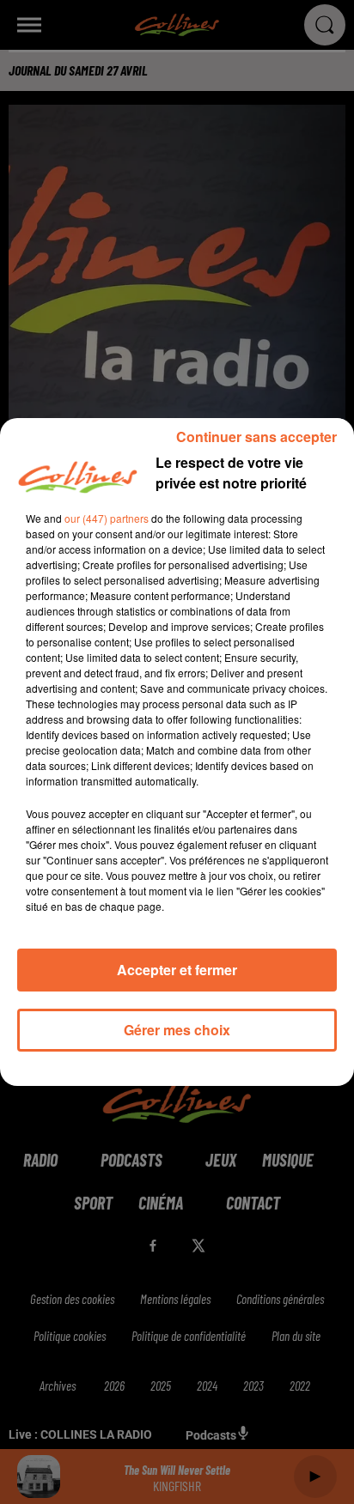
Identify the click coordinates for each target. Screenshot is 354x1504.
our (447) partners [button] (106, 518)
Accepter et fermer (177, 969)
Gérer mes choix (177, 1030)
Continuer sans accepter (256, 436)
